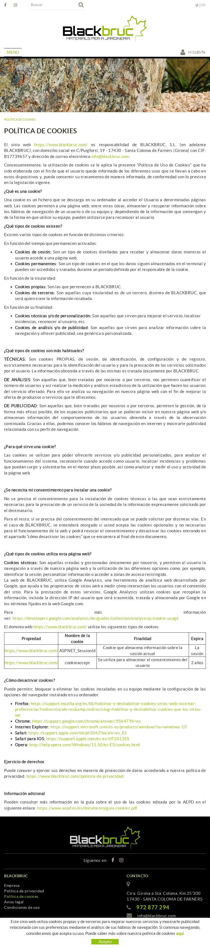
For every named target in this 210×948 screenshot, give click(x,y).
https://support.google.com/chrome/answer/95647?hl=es (86, 721)
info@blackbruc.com (110, 156)
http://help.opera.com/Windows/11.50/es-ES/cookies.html (84, 744)
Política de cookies (21, 896)
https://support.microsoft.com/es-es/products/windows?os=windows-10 (119, 727)
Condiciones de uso (22, 907)
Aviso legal (14, 902)
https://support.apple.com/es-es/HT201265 (88, 738)
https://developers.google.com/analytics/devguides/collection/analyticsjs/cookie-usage (96, 618)
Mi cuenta (197, 52)
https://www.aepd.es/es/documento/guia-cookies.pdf (87, 808)
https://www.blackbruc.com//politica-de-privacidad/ (75, 776)
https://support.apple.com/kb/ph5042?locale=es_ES (77, 733)
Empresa (12, 885)
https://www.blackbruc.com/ (61, 144)
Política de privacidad (24, 891)
